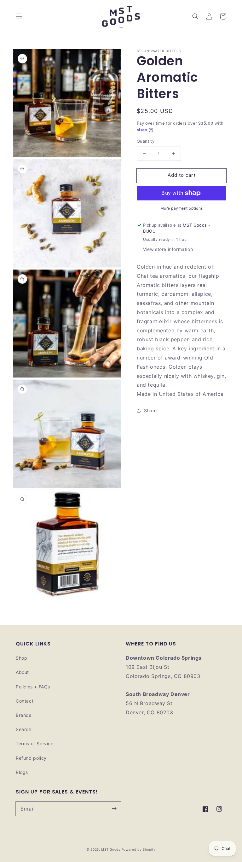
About (22, 672)
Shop (21, 658)
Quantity (145, 141)
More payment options (181, 208)
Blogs (22, 772)
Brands (24, 715)
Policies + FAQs (33, 686)
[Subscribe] (114, 809)
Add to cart (182, 175)
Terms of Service (35, 743)
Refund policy (31, 758)
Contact (24, 701)
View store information (168, 249)
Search (24, 729)
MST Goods (110, 849)
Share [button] (150, 410)
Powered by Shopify (139, 849)
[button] (19, 16)
